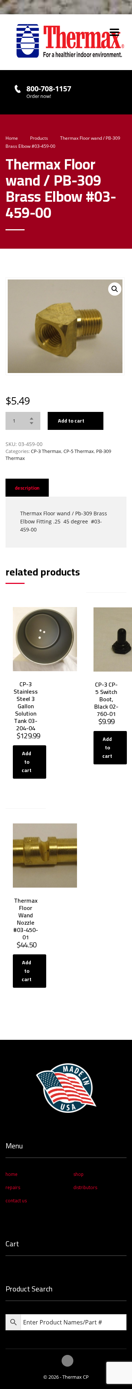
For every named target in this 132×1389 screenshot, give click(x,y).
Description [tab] (27, 488)
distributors (85, 1187)
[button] (114, 289)
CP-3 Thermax (46, 451)
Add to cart (71, 420)
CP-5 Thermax (78, 451)
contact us (16, 1200)
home (12, 1174)
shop (78, 1174)
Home (12, 138)
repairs (13, 1187)
